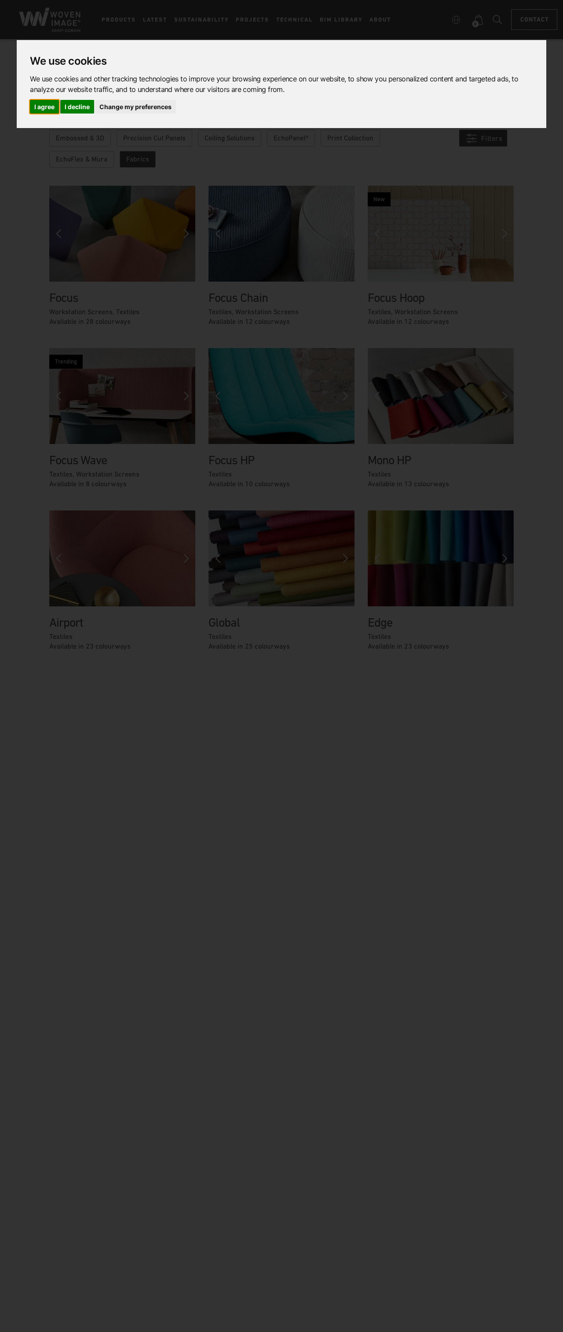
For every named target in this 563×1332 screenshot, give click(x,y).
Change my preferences (135, 106)
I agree (44, 106)
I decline (77, 106)
